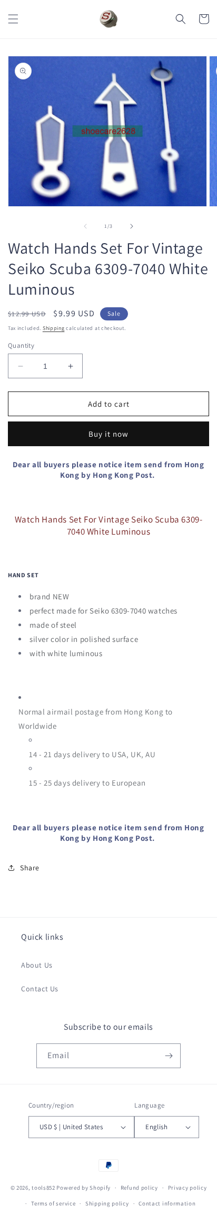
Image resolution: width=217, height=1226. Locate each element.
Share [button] (30, 867)
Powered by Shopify (83, 1187)
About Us (37, 965)
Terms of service (53, 1203)
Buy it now (108, 434)
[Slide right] (131, 226)
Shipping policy (107, 1203)
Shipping (54, 328)
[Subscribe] (168, 1055)
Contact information (167, 1203)
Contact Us (39, 988)
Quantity (21, 345)
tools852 (43, 1187)
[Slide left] (85, 226)
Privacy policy (187, 1187)
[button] (13, 19)
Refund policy (139, 1187)
